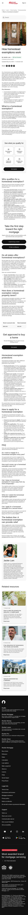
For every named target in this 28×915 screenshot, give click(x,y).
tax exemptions (21, 215)
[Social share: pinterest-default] (14, 66)
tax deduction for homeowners (13, 303)
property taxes (13, 125)
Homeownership (22, 10)
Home (3, 10)
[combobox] (14, 17)
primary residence (18, 195)
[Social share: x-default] (9, 66)
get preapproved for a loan (13, 536)
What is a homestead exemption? (11, 11)
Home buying (13, 10)
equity (24, 376)
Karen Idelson (11, 59)
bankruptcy (23, 366)
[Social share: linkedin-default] (11, 66)
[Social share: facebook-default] (7, 66)
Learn (7, 10)
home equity (11, 117)
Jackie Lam (7, 57)
